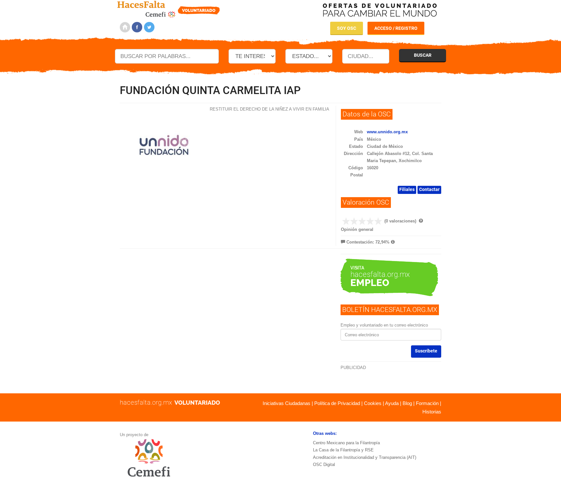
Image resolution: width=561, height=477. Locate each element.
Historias (431, 411)
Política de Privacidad (337, 403)
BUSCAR (422, 55)
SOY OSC (346, 28)
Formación (427, 403)
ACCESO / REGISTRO (396, 28)
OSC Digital (324, 464)
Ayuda (392, 403)
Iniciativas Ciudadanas (286, 403)
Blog (407, 403)
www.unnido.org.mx (387, 131)
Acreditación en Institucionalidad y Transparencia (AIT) (364, 457)
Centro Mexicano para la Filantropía (346, 442)
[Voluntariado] (168, 8)
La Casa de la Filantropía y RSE (343, 449)
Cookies (372, 403)
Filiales (407, 189)
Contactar (429, 189)
